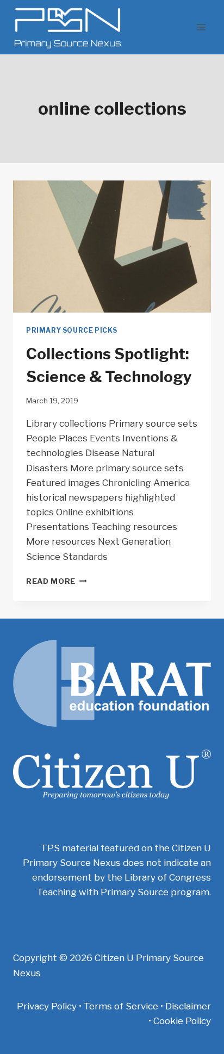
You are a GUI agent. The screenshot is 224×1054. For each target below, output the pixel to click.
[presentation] (112, 246)
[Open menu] (201, 26)
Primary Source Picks (71, 330)
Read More (56, 581)
